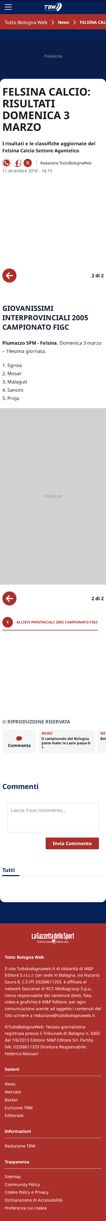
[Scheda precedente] (9, 275)
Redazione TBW (20, 1146)
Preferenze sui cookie (26, 1208)
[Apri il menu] (8, 7)
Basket (11, 1099)
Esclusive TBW (19, 1107)
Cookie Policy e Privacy (27, 1192)
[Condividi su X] (28, 163)
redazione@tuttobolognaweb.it (64, 1015)
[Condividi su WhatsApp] (6, 163)
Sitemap (13, 1176)
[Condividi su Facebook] (17, 163)
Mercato (13, 1092)
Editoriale (14, 1115)
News (63, 22)
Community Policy (22, 1184)
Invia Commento (72, 843)
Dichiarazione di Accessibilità (33, 1200)
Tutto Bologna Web (26, 22)
